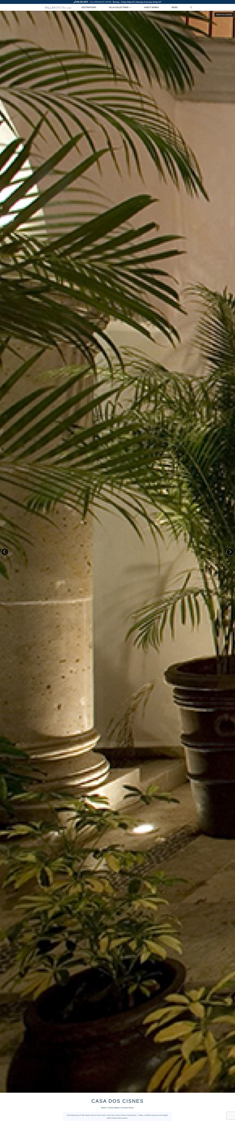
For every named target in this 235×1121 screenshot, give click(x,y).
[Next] (230, 551)
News (175, 7)
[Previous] (5, 551)
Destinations (89, 7)
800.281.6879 (82, 2)
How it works (151, 7)
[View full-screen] (224, 14)
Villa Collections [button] (119, 7)
